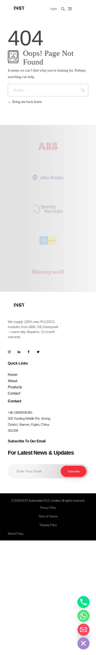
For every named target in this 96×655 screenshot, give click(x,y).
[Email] (83, 630)
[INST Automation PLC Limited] (19, 8)
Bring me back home (26, 102)
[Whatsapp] (83, 616)
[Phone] (83, 602)
